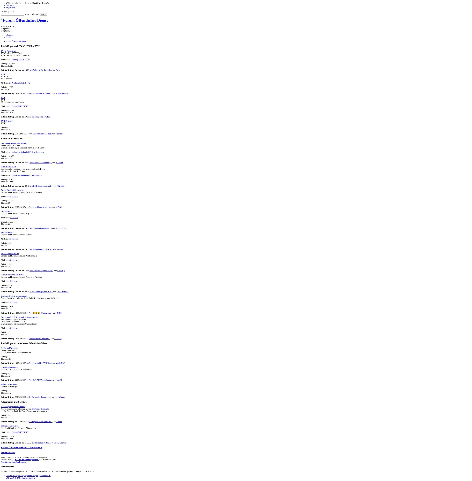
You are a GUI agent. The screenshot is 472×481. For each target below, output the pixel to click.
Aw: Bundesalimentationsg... (41, 163)
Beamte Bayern (7, 211)
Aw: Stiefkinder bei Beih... (40, 228)
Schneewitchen (62, 292)
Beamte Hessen (7, 232)
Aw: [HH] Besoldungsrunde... (41, 186)
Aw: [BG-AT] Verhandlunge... (41, 380)
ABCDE (58, 313)
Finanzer (59, 134)
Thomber (57, 339)
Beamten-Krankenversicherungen (14, 296)
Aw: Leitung (35, 117)
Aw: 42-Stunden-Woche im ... (40, 93)
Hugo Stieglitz (60, 443)
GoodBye (61, 271)
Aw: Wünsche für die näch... (41, 70)
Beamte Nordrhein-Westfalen (12, 275)
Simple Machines (28, 478)
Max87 (59, 380)
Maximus (59, 163)
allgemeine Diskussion (9, 426)
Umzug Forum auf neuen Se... (40, 422)
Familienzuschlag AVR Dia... (40, 363)
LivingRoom (60, 397)
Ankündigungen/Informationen (13, 407)
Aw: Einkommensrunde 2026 (40, 134)
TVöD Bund (6, 74)
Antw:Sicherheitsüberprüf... (39, 339)
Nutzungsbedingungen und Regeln (24, 476)
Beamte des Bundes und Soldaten (14, 143)
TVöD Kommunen (8, 51)
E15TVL (26, 59)
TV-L (3, 98)
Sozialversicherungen (9, 367)
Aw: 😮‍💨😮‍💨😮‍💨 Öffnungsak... (40, 313)
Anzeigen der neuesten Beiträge (13, 462)
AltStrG (59, 207)
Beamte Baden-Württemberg (12, 190)
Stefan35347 (17, 106)
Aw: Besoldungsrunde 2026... (41, 249)
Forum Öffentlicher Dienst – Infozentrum (21, 447)
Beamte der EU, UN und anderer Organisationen (20, 317)
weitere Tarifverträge (9, 384)
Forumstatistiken (8, 453)
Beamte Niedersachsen (10, 254)
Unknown (16, 152)
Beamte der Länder (8, 167)
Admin (59, 422)
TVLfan (46, 117)
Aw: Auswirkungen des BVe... (41, 271)
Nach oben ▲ (45, 476)
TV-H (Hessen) (7, 121)
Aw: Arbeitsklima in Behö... (40, 443)
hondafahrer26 (60, 228)
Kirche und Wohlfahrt (9, 348)
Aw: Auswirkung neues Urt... (40, 207)
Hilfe (8, 476)
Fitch (58, 70)
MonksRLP (60, 363)
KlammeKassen (62, 93)
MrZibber (60, 186)
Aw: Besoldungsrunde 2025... (41, 292)
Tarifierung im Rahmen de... (40, 397)
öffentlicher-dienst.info (40, 409)
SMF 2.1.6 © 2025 (13, 478)
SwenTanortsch (38, 152)
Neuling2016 (17, 59)
